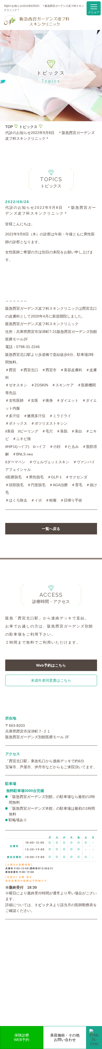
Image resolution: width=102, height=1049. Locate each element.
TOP (9, 127)
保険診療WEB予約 (21, 1037)
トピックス (28, 127)
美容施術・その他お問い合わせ (65, 1037)
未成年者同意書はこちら (51, 680)
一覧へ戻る (51, 529)
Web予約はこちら (51, 665)
